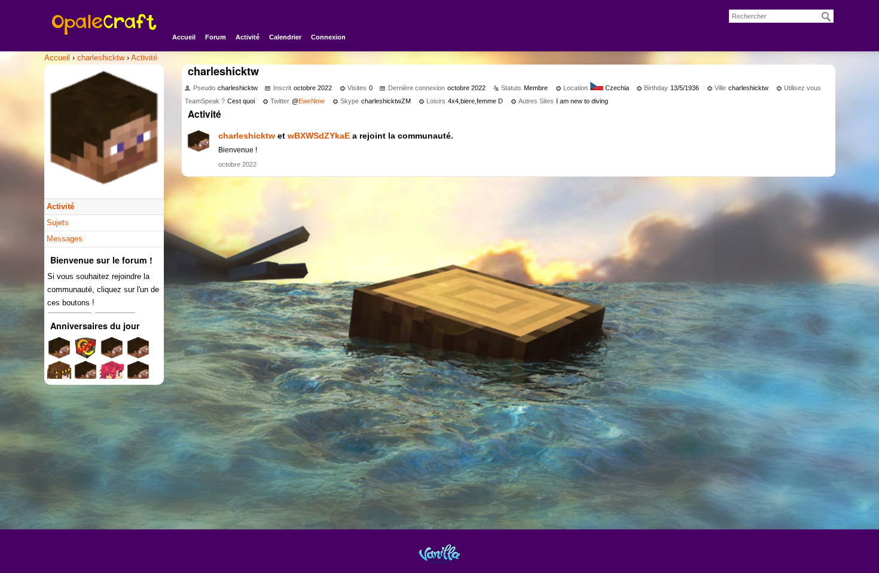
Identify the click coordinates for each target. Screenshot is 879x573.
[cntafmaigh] (138, 352)
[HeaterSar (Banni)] (85, 352)
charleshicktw (246, 135)
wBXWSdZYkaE (319, 135)
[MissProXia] (59, 352)
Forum (215, 37)
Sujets (58, 222)
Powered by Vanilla (439, 553)
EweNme (311, 101)
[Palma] (59, 376)
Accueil (184, 37)
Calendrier (285, 37)
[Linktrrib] (112, 352)
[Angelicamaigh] (85, 376)
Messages (65, 238)
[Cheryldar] (138, 376)
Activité (248, 37)
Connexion (328, 37)
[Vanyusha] (112, 376)
